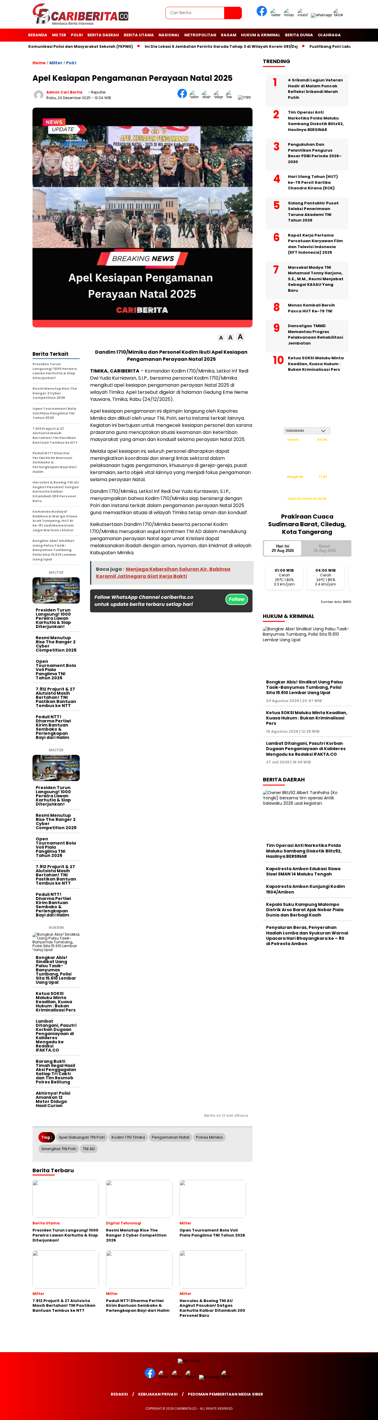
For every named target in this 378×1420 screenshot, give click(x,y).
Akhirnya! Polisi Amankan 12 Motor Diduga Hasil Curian (53, 1099)
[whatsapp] (321, 15)
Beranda (37, 35)
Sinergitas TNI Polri (58, 1149)
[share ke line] (232, 97)
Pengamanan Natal (170, 1137)
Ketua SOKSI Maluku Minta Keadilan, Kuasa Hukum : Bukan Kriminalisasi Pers (56, 1002)
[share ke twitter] (196, 97)
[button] (221, 337)
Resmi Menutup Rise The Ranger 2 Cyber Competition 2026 (56, 644)
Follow (237, 599)
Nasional (169, 35)
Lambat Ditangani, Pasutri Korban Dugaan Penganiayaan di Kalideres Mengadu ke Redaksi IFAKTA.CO (56, 1035)
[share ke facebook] (183, 97)
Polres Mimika (209, 1137)
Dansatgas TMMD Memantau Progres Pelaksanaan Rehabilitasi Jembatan (315, 334)
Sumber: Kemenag (307, 504)
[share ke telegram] (220, 97)
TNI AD (89, 1149)
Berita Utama (139, 35)
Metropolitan (200, 35)
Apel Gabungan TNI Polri (82, 1137)
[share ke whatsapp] (208, 97)
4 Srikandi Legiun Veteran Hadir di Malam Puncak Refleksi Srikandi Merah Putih (315, 88)
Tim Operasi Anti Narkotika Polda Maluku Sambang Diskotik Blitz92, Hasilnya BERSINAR (316, 120)
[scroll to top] (362, 1411)
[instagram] (290, 15)
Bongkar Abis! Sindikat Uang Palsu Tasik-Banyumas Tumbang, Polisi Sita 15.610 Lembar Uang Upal (56, 970)
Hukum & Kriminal (260, 35)
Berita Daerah (103, 35)
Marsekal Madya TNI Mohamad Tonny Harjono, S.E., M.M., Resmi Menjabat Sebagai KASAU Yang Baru (315, 279)
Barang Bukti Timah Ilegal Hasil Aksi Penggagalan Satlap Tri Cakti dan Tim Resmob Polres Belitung (56, 1071)
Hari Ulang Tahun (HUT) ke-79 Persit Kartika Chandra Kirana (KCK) (313, 182)
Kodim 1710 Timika (128, 1137)
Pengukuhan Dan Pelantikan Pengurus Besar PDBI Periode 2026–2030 (315, 153)
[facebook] (263, 15)
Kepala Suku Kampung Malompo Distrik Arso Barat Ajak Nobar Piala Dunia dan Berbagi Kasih (304, 909)
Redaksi (119, 1394)
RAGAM (228, 35)
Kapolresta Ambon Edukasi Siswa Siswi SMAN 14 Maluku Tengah (303, 871)
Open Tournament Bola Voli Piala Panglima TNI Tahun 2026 (56, 669)
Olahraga (329, 35)
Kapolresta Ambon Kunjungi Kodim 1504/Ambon (305, 889)
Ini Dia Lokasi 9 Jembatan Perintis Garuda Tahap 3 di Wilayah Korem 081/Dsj (196, 46)
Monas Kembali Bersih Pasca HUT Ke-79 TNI (311, 308)
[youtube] (303, 15)
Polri (77, 35)
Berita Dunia (299, 35)
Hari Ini (283, 548)
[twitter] (276, 15)
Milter (59, 35)
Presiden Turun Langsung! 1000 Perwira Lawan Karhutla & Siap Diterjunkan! (53, 618)
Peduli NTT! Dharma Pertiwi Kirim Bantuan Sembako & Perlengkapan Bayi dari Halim (53, 727)
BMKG (347, 602)
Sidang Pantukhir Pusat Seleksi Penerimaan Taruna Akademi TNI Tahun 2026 (313, 211)
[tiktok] (339, 15)
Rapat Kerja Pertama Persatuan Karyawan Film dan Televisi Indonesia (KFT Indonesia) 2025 (315, 243)
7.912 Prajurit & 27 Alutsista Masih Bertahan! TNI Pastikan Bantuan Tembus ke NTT (56, 697)
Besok (325, 548)
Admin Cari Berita (64, 92)
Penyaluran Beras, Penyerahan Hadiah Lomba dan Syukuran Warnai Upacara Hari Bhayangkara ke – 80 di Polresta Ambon (307, 935)
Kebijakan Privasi (157, 1394)
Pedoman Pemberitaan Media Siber (225, 1394)
